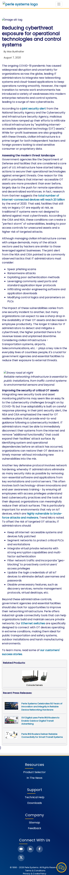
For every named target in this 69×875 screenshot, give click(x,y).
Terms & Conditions (35, 870)
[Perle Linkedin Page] (30, 849)
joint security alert (34, 108)
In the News (34, 778)
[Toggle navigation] (58, 4)
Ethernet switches (33, 623)
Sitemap (34, 822)
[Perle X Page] (21, 857)
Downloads (34, 803)
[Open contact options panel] (61, 867)
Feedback (34, 828)
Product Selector (34, 772)
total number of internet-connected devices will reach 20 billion (33, 198)
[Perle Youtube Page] (21, 849)
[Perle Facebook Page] (39, 849)
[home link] (20, 4)
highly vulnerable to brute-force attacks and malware (32, 516)
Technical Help (34, 797)
